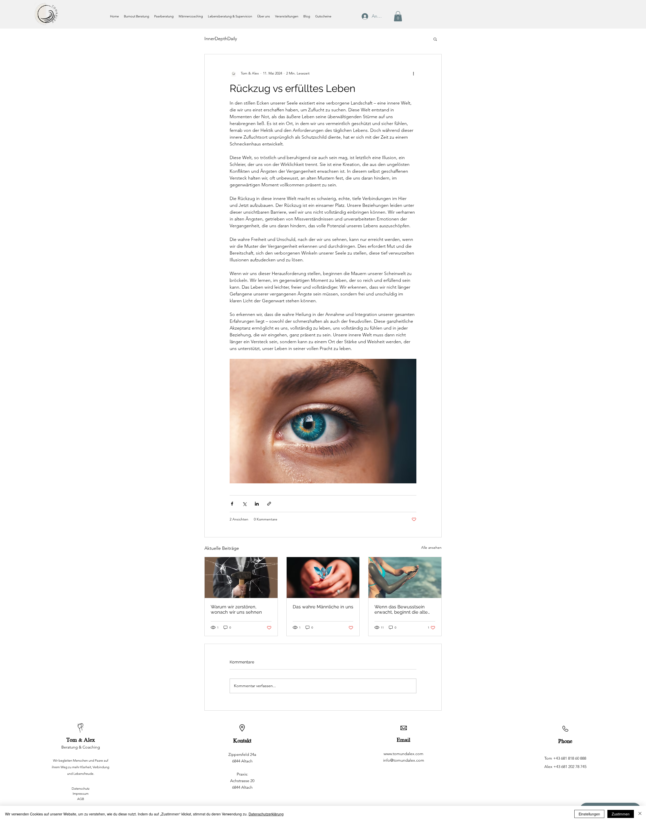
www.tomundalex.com (403, 753)
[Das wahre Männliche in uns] (323, 577)
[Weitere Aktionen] (413, 73)
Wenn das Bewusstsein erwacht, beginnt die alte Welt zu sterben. (401, 609)
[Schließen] (640, 814)
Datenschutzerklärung (266, 813)
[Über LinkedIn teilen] (256, 503)
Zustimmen (621, 813)
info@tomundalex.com (403, 760)
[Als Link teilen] (269, 503)
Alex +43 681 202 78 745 (565, 766)
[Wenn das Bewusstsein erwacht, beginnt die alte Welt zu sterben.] (404, 577)
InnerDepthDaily (220, 38)
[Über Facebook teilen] (232, 503)
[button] (398, 16)
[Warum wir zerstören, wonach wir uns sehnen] (241, 577)
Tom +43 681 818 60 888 (565, 758)
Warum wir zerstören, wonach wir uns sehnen (236, 609)
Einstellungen (589, 813)
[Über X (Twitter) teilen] (244, 503)
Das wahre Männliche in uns (323, 606)
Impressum (81, 793)
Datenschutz (81, 788)
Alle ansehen (431, 547)
